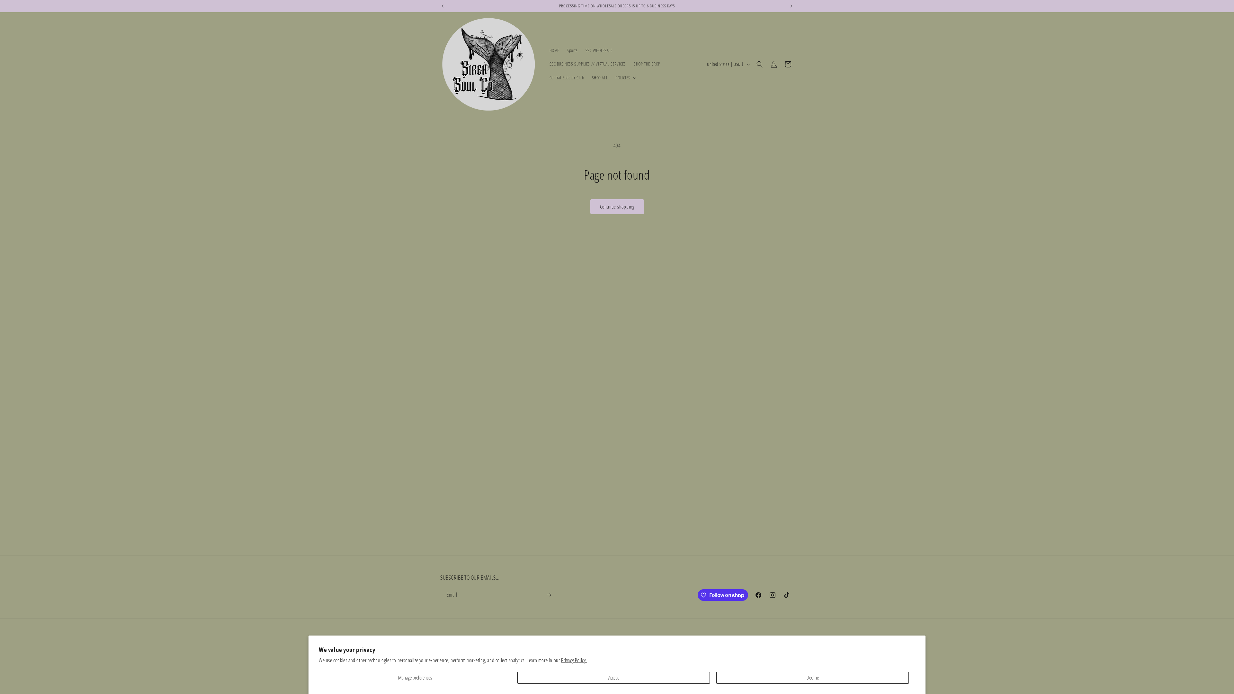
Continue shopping (617, 206)
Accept (613, 677)
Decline (813, 677)
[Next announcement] (791, 6)
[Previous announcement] (442, 6)
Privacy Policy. (574, 660)
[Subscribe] (549, 595)
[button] (625, 78)
